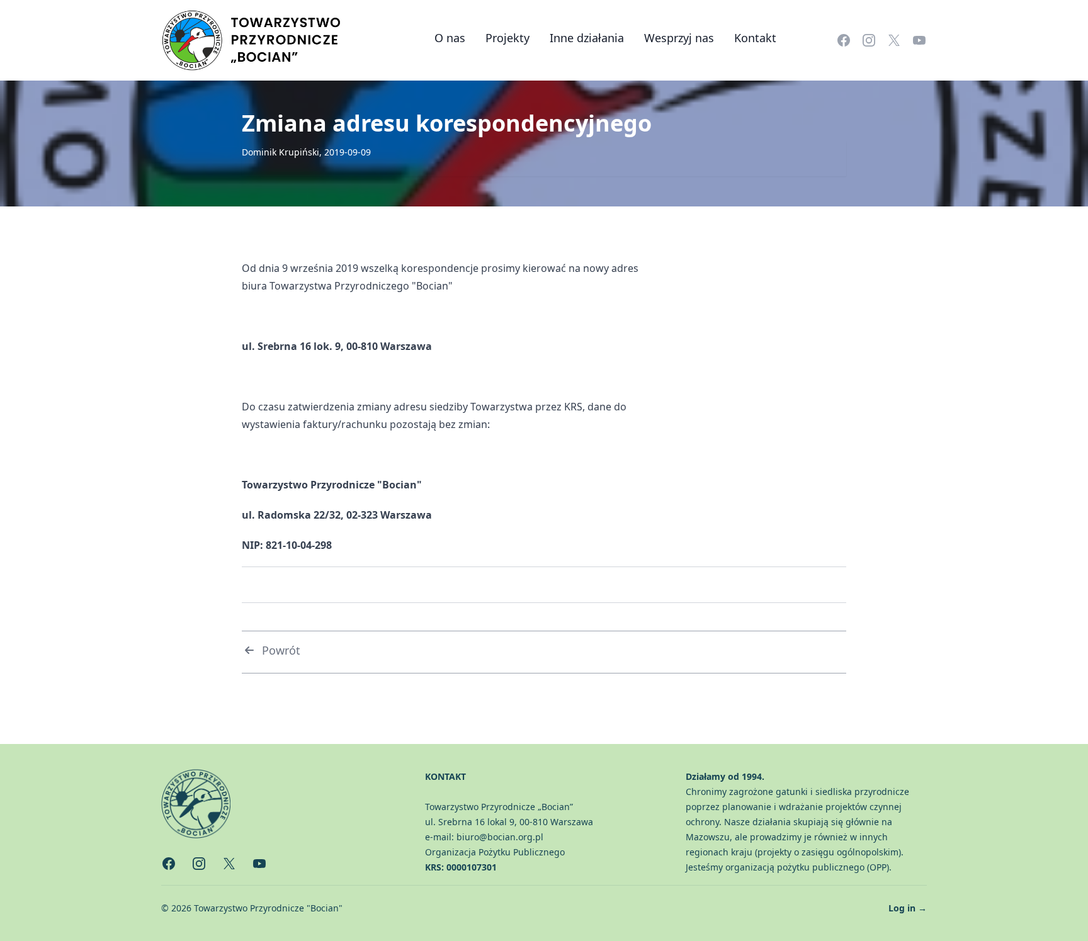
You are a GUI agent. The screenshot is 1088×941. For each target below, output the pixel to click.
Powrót (281, 650)
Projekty (507, 37)
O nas (449, 37)
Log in (907, 908)
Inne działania (587, 37)
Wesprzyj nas (679, 37)
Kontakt (755, 37)
